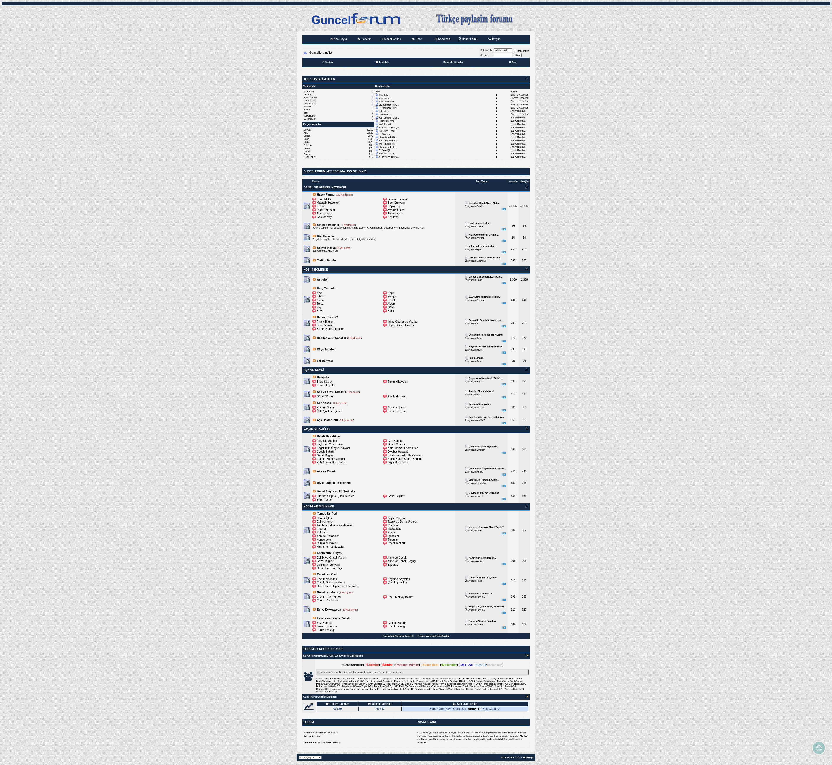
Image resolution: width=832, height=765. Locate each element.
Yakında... (384, 111)
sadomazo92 (424, 689)
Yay (319, 307)
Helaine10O (520, 683)
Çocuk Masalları (327, 579)
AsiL (306, 133)
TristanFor (375, 689)
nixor (372, 681)
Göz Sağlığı (395, 440)
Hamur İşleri (324, 518)
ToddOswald (467, 689)
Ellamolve (481, 261)
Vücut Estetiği (396, 626)
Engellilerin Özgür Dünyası (333, 448)
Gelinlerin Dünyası (328, 564)
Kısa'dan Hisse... (387, 101)
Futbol (321, 206)
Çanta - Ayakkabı (327, 600)
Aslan (320, 300)
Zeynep (308, 145)
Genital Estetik (397, 622)
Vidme (479, 681)
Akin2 (319, 678)
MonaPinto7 (417, 683)
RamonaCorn (323, 689)
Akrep (391, 303)
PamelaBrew (442, 681)
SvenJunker (432, 678)
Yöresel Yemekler (328, 536)
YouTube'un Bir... (387, 144)
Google (307, 151)
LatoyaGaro (310, 100)
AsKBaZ (480, 420)
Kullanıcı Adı (486, 50)
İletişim (495, 39)
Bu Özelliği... (385, 134)
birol (306, 112)
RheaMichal (485, 683)
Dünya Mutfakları (327, 543)
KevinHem (336, 689)
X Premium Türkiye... (390, 127)
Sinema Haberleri (519, 94)
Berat (412, 686)
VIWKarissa (482, 678)
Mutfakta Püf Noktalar (330, 546)
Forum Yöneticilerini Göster (433, 636)
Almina (307, 154)
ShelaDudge (516, 681)
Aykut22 (394, 686)
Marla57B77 (499, 689)
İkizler (320, 296)
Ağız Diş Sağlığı (327, 440)
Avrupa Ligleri (396, 209)
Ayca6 (418, 686)
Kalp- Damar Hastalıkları (403, 448)
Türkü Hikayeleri (398, 381)
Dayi (452, 681)
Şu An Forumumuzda (315, 656)
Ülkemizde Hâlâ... (388, 137)
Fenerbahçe (395, 213)
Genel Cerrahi (396, 444)
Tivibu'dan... (385, 114)
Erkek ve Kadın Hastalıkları (405, 455)
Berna (478, 689)
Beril (511, 683)
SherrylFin (386, 678)
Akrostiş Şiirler (396, 407)
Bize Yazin (507, 757)
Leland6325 (429, 681)
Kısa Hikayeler (326, 385)
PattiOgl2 (384, 686)
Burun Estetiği (326, 630)
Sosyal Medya (517, 111)
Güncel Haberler (398, 199)
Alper (479, 249)
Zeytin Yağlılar (397, 518)
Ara (514, 62)
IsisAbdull (450, 683)
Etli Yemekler (325, 521)
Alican (509, 689)
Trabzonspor (324, 213)
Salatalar (322, 532)
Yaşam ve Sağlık (317, 429)
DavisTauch (322, 681)
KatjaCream (438, 683)
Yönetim (366, 39)
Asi (506, 683)
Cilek (473, 681)
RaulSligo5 (361, 678)
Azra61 (307, 106)
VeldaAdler (410, 681)
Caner (435, 689)
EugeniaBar (310, 118)
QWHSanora (468, 678)
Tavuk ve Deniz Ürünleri (403, 521)
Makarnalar (394, 528)
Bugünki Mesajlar (453, 62)
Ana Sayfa (340, 39)
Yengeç (392, 296)
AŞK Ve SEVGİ (314, 370)
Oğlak (391, 307)
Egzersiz (393, 564)
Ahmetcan (331, 691)
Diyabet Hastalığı (398, 451)
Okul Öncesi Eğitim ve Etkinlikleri (338, 586)
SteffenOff (518, 689)
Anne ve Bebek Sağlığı (401, 561)
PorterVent (456, 686)
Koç (319, 293)
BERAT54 (309, 91)
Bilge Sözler (324, 381)
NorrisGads (330, 686)
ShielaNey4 (405, 689)
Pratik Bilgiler (325, 321)
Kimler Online (392, 39)
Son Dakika (324, 199)
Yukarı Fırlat (819, 747)
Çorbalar (393, 525)
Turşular (393, 539)
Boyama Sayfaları (399, 579)
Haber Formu (469, 39)
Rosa (306, 139)
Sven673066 (310, 97)
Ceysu (365, 681)
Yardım (329, 62)
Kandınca (443, 39)
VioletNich (499, 686)
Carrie (357, 686)
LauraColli (356, 681)
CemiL (307, 142)
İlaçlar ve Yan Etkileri (330, 444)
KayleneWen (344, 681)
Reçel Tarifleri (396, 543)
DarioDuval (322, 683)
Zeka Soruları (325, 325)
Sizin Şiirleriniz (397, 411)
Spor (418, 39)
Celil (384, 689)
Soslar (392, 532)
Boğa (391, 293)
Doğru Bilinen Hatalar (401, 325)
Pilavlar (321, 528)
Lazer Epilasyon (327, 626)
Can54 (518, 678)
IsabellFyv (473, 683)
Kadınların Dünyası (319, 506)
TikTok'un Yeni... (387, 121)
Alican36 (443, 689)
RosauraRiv (310, 103)
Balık (391, 310)
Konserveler (324, 539)
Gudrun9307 (335, 683)
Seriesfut (474, 686)
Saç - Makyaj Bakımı (401, 597)
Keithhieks (487, 689)
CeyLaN (308, 129)
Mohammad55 (443, 686)
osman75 (321, 691)
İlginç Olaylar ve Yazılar (403, 321)
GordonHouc (362, 689)
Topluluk (384, 62)
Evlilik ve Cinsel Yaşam (331, 557)
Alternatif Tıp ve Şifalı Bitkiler (335, 496)
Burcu (307, 109)
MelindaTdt (419, 678)
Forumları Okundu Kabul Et (398, 636)
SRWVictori (508, 678)
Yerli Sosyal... (386, 124)
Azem (479, 349)
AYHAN (307, 94)
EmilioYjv (403, 686)
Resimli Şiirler (325, 407)
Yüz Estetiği (324, 622)
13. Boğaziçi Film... (388, 104)
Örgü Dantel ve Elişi (329, 568)
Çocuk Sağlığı (326, 451)
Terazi (320, 303)
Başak (392, 300)
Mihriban (480, 449)
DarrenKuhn (489, 681)
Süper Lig (394, 206)
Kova (320, 310)
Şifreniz (484, 55)
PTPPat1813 (374, 678)
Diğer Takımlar (326, 209)
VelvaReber (310, 115)
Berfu (414, 689)
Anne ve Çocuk (397, 557)
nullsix (427, 683)
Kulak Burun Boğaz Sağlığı (405, 458)
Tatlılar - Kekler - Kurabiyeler (335, 525)
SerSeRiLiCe (310, 157)
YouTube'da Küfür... (389, 117)
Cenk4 (396, 678)
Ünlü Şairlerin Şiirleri (329, 411)
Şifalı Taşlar (324, 499)
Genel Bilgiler (325, 455)
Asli (352, 686)
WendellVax (454, 689)
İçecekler (393, 536)
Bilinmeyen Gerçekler (330, 328)
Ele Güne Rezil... (387, 131)
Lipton (307, 148)
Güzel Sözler (325, 396)
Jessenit (443, 678)
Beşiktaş (393, 217)
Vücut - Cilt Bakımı (329, 597)
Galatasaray (324, 217)
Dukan (307, 136)
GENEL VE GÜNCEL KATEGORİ (325, 187)
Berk (376, 686)
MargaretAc (498, 683)
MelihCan (339, 678)
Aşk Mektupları (396, 396)
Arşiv (518, 757)
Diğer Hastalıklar (398, 462)
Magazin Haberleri (328, 202)
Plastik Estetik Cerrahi (331, 458)
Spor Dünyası (396, 202)
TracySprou (503, 681)
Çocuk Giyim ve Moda (331, 582)
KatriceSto (328, 678)
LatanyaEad (495, 678)
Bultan (479, 381)
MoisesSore (455, 678)
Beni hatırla (523, 51)
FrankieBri (510, 686)
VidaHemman (393, 683)
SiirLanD (480, 407)
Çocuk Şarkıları (397, 582)
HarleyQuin (461, 683)
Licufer (369, 683)
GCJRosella (343, 686)
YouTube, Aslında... (389, 140)
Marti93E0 (349, 678)
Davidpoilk (352, 683)
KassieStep (382, 681)
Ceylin (466, 686)
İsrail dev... (384, 95)
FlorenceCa (428, 686)
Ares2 (466, 681)
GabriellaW (392, 689)
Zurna (479, 226)
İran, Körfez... (386, 98)
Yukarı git (528, 757)
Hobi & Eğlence (316, 269)
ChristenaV (379, 683)
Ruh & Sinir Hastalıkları (331, 462)
